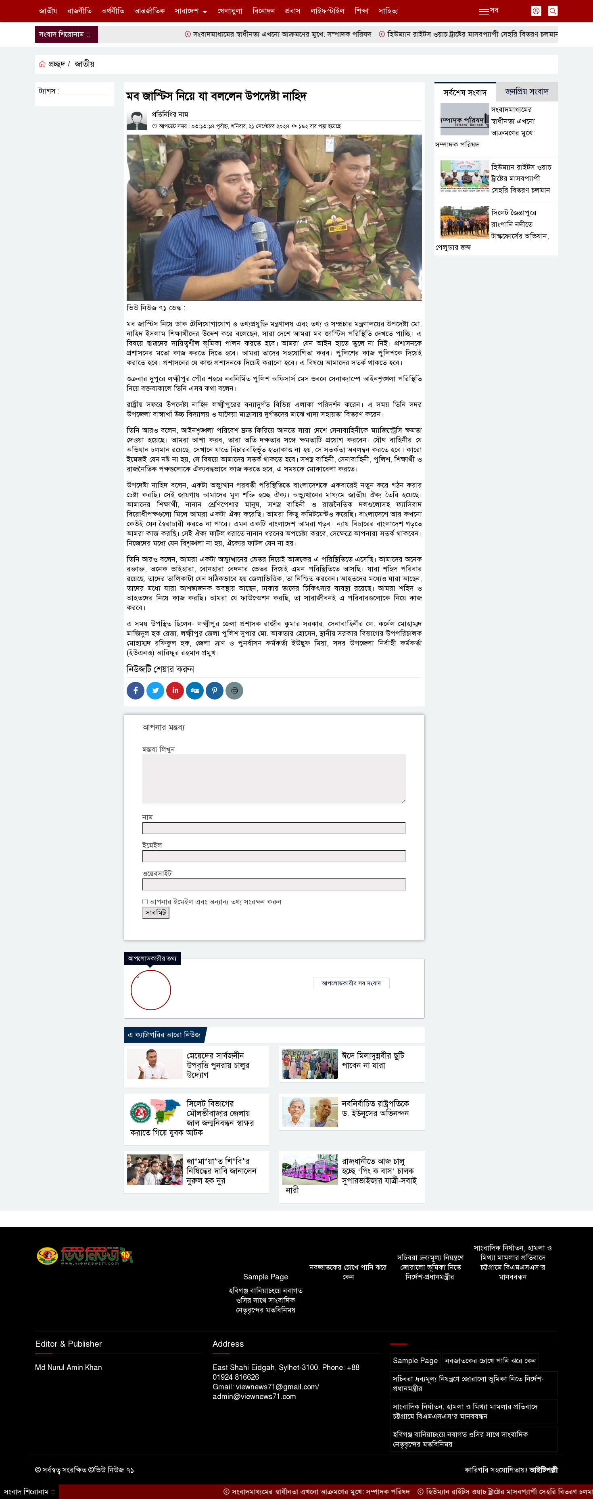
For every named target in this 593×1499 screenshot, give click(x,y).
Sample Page (265, 1277)
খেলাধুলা (229, 10)
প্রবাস (293, 10)
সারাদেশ (186, 10)
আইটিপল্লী (544, 1470)
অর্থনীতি (113, 10)
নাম (147, 817)
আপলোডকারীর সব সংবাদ (351, 983)
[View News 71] (85, 1256)
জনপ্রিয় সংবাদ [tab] (527, 92)
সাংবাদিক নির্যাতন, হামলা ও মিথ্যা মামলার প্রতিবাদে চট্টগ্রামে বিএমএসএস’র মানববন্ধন (513, 1262)
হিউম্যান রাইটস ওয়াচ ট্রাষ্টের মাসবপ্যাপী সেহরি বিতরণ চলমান (438, 34)
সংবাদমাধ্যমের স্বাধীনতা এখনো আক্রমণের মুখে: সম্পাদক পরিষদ (247, 34)
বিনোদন (264, 10)
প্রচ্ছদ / (58, 64)
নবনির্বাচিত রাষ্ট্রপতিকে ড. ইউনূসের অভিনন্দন (375, 1109)
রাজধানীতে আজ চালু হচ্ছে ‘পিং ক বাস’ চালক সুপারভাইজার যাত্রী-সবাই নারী (351, 1176)
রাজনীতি (79, 10)
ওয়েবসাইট (157, 873)
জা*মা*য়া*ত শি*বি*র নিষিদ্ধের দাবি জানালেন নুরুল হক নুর (222, 1171)
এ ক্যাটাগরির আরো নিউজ (164, 1034)
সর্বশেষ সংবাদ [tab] (465, 93)
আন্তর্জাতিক (149, 10)
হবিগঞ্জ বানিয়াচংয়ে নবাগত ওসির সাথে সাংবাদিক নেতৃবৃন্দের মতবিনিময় (266, 1300)
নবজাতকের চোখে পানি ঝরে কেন (348, 1272)
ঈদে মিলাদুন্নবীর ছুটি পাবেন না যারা (373, 1061)
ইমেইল (152, 845)
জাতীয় (48, 10)
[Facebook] (135, 691)
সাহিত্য (388, 10)
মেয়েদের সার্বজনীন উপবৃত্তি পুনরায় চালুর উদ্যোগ (218, 1065)
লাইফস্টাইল (328, 10)
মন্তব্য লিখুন (158, 749)
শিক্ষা (362, 10)
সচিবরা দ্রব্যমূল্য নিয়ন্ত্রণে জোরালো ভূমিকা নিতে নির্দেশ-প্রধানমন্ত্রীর (430, 1267)
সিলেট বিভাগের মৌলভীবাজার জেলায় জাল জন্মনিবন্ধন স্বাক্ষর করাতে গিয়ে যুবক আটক (192, 1118)
